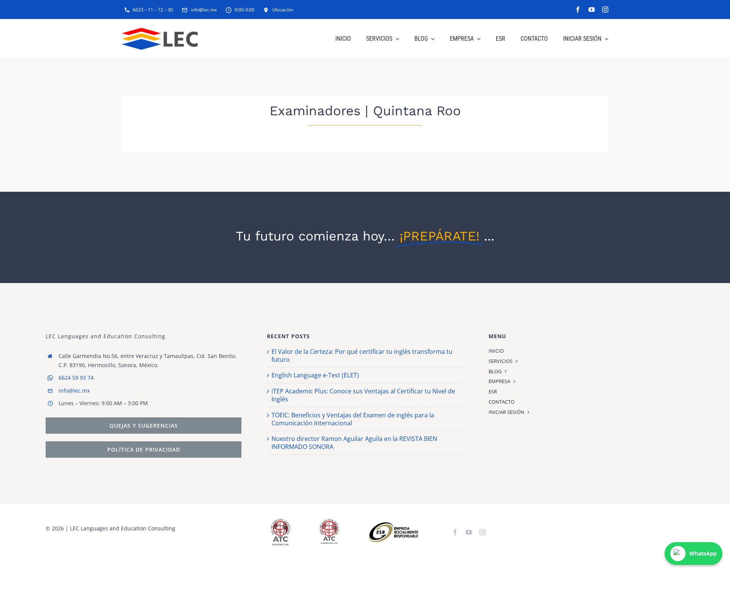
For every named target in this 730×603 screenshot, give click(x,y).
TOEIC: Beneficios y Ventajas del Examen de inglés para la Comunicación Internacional (352, 419)
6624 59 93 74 (76, 377)
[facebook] (578, 9)
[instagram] (605, 9)
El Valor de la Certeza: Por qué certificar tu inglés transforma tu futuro (361, 355)
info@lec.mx (74, 390)
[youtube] (592, 9)
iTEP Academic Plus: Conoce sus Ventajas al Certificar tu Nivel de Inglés (363, 395)
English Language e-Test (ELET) (315, 375)
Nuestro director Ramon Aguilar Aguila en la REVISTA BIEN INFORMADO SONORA (354, 442)
